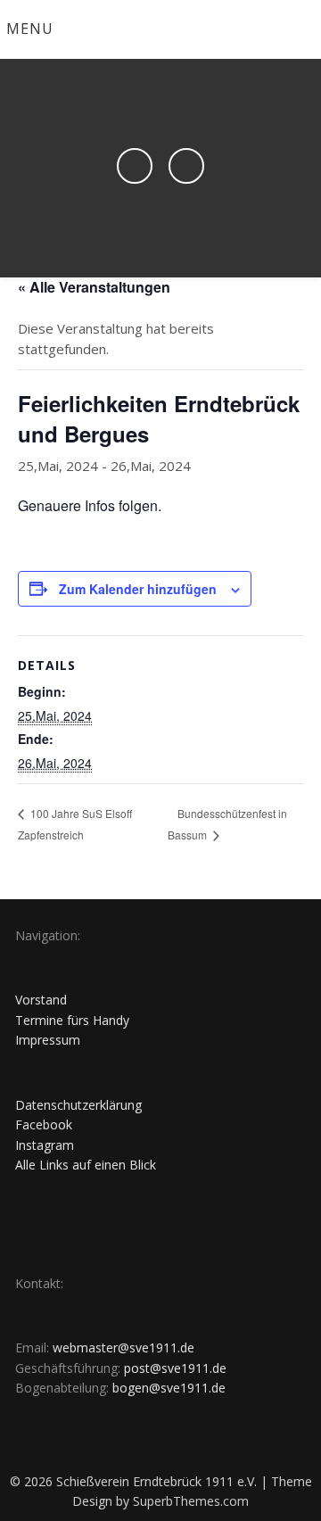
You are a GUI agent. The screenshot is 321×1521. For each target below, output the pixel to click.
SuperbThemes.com (191, 1500)
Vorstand (41, 999)
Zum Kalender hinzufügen (138, 589)
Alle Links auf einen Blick (85, 1164)
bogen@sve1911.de (169, 1387)
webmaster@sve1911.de (123, 1347)
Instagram (44, 1145)
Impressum (47, 1039)
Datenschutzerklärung (78, 1104)
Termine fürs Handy (72, 1020)
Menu (30, 28)
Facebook (43, 1124)
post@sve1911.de (175, 1368)
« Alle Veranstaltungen (94, 287)
